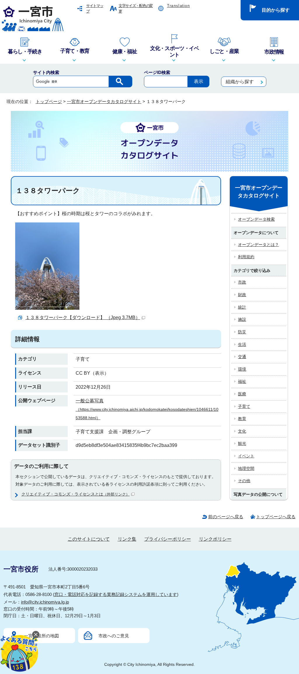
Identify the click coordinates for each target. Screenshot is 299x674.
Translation (178, 5)
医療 (242, 394)
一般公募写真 (147, 409)
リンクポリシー (215, 539)
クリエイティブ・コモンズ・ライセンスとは (75, 494)
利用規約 (246, 256)
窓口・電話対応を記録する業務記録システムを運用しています (115, 594)
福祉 (242, 381)
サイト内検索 (46, 72)
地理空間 (246, 468)
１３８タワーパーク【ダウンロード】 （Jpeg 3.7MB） (82, 317)
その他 (244, 480)
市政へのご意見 (113, 635)
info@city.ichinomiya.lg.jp (45, 601)
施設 (242, 319)
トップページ (49, 101)
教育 (242, 418)
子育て (244, 406)
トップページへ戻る (275, 516)
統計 (242, 307)
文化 (242, 431)
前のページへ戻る (225, 516)
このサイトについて (89, 539)
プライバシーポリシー (167, 539)
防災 (242, 332)
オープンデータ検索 (256, 219)
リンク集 (127, 539)
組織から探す (240, 81)
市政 (242, 282)
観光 (242, 443)
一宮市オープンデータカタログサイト (104, 101)
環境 (242, 369)
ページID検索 (157, 72)
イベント (246, 456)
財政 (242, 294)
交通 (242, 356)
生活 (242, 344)
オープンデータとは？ (258, 244)
